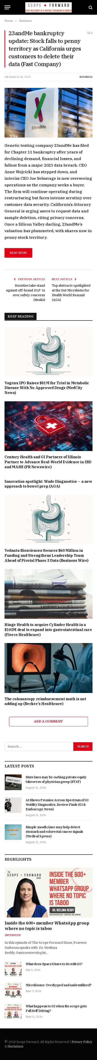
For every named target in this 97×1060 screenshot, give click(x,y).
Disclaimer (15, 1046)
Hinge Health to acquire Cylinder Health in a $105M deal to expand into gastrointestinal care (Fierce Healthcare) (48, 629)
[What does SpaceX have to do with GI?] (13, 969)
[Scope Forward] (48, 7)
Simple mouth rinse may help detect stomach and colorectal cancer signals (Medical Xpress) (54, 831)
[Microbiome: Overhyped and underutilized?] (13, 990)
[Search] (90, 7)
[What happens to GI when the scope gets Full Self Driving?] (13, 1011)
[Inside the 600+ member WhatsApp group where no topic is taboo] (48, 892)
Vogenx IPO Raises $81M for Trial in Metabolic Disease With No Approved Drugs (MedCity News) (47, 388)
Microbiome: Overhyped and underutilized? (59, 985)
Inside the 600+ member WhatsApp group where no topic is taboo (47, 925)
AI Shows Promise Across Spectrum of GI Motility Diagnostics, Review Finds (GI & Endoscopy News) (57, 804)
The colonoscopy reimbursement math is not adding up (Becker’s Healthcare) (45, 701)
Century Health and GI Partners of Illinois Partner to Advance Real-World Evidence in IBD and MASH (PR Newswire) (48, 462)
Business (85, 77)
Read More (18, 252)
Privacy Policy (82, 1042)
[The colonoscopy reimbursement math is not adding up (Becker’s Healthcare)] (48, 668)
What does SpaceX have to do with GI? (54, 964)
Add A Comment (48, 721)
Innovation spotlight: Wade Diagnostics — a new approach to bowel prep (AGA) (48, 484)
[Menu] (7, 7)
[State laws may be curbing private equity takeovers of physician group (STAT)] (13, 782)
